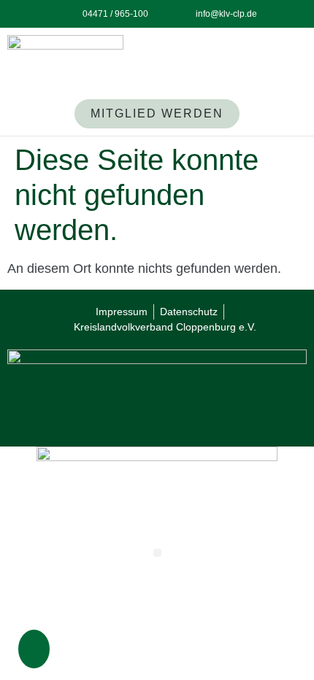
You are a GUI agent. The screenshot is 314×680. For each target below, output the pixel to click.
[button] (32, 652)
